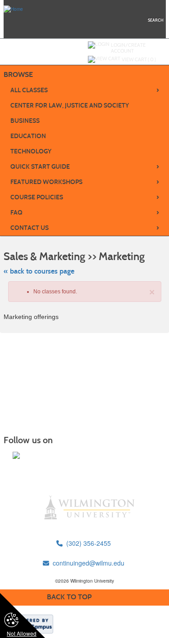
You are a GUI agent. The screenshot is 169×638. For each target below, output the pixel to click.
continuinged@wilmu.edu (86, 562)
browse (18, 74)
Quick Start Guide (84, 166)
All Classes (84, 90)
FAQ (84, 212)
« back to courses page (39, 271)
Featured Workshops (84, 182)
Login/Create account (128, 48)
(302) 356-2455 (87, 543)
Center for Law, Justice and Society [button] (69, 105)
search (156, 20)
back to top (69, 597)
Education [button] (28, 136)
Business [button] (25, 121)
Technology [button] (30, 151)
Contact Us (84, 228)
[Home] (13, 8)
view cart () (139, 59)
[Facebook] (16, 455)
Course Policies (84, 197)
